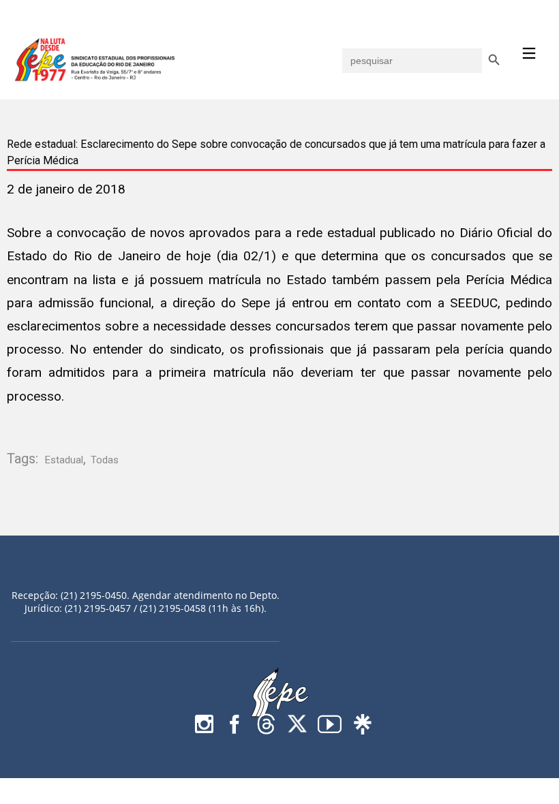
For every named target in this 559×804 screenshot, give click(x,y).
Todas (105, 460)
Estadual (64, 460)
